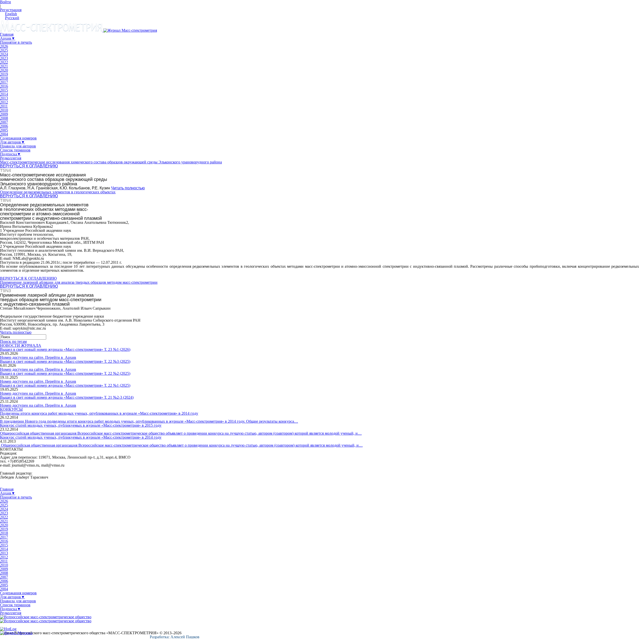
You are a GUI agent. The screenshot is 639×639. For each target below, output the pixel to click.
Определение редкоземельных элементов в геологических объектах (58, 192)
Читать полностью (128, 188)
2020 (4, 70)
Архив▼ (7, 38)
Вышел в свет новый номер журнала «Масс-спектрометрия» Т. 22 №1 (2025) (65, 385)
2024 (4, 54)
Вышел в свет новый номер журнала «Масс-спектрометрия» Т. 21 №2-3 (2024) (67, 397)
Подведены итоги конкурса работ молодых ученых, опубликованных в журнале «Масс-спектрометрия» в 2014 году (99, 413)
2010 (4, 110)
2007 (4, 122)
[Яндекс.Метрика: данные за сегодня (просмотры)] (16, 633)
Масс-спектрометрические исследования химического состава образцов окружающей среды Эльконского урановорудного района (111, 162)
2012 (4, 102)
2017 (4, 82)
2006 (4, 126)
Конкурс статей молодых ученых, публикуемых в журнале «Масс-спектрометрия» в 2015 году (80, 425)
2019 (4, 74)
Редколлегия (10, 158)
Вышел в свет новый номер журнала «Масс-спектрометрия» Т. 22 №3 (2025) (65, 361)
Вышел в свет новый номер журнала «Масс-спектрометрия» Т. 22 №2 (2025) (65, 373)
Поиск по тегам (13, 341)
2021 (4, 66)
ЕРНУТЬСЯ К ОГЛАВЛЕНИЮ (30, 166)
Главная (6, 34)
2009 (4, 114)
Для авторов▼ (12, 142)
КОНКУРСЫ (11, 409)
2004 (4, 134)
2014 (4, 94)
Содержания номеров (18, 138)
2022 (4, 62)
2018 (4, 78)
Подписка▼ (10, 154)
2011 (4, 106)
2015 (4, 90)
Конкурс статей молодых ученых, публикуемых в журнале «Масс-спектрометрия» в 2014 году (80, 437)
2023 (4, 58)
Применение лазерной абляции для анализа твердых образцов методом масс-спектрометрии (79, 282)
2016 (4, 86)
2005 (4, 130)
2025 (4, 50)
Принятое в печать (16, 42)
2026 (4, 46)
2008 (4, 118)
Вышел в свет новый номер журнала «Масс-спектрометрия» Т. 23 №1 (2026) (65, 349)
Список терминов (15, 150)
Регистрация (10, 10)
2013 (4, 98)
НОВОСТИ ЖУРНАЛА (20, 345)
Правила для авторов (18, 146)
